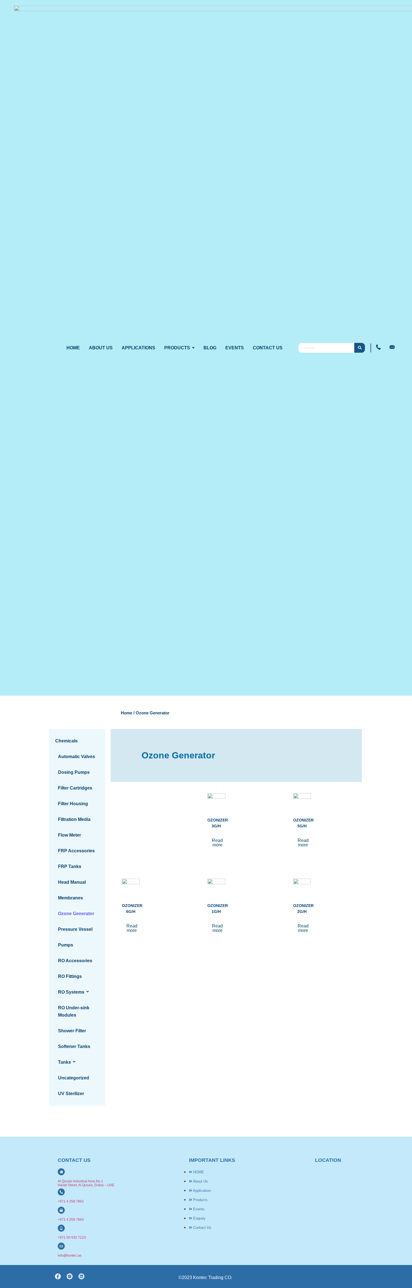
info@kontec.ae (70, 1255)
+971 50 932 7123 (72, 1237)
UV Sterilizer (71, 1093)
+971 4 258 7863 (71, 1220)
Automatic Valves (76, 756)
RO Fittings (70, 976)
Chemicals (66, 740)
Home (126, 712)
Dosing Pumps (74, 772)
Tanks (64, 1062)
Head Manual (72, 882)
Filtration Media (74, 819)
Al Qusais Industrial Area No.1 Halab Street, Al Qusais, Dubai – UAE (86, 1183)
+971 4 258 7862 (71, 1201)
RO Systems (71, 992)
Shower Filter (72, 1030)
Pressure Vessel (75, 929)
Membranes (70, 897)
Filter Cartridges (75, 788)
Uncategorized (73, 1077)
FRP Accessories (76, 850)
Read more (217, 842)
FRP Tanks (69, 866)
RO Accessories (75, 960)
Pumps (65, 945)
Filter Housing (73, 803)
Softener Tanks (74, 1046)
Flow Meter (69, 835)
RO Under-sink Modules (73, 1011)
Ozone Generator (76, 913)
